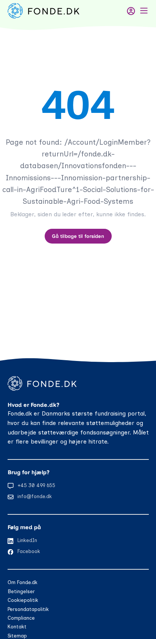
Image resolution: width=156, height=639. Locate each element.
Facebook (28, 551)
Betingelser (21, 591)
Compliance (21, 618)
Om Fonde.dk (22, 582)
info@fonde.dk (34, 496)
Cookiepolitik (23, 600)
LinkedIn (27, 540)
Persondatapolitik (28, 609)
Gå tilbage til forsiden (78, 236)
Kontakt (17, 627)
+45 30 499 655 (36, 485)
